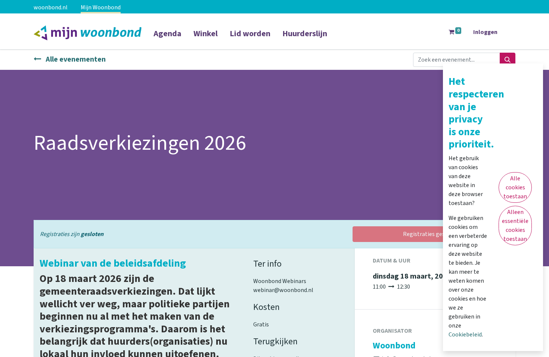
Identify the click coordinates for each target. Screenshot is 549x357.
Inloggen (485, 32)
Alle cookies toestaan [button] (515, 187)
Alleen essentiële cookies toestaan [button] (515, 225)
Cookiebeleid (465, 334)
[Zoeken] (507, 60)
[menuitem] (167, 38)
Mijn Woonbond (101, 7)
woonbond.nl (51, 7)
